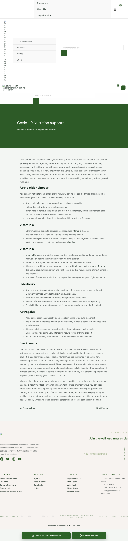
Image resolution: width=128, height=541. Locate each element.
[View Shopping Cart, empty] (121, 9)
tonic (75, 266)
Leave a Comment (25, 129)
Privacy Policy (6, 488)
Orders (36, 488)
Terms (113, 516)
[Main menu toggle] (123, 87)
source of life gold (98, 266)
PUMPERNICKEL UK (75, 515)
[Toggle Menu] (51, 41)
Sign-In (37, 478)
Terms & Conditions (8, 485)
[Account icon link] (115, 9)
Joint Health (72, 485)
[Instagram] (14, 459)
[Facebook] (2, 459)
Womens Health (73, 491)
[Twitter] (8, 459)
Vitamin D (30, 255)
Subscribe (126, 453)
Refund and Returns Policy (11, 491)
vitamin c (77, 231)
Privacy (103, 516)
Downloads (38, 485)
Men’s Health (72, 488)
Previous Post (27, 408)
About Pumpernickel (8, 478)
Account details (40, 482)
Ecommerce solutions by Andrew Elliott (64, 525)
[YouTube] (20, 459)
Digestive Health (73, 478)
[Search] (64, 53)
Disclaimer (4, 482)
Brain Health (72, 482)
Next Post (102, 408)
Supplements (42, 129)
